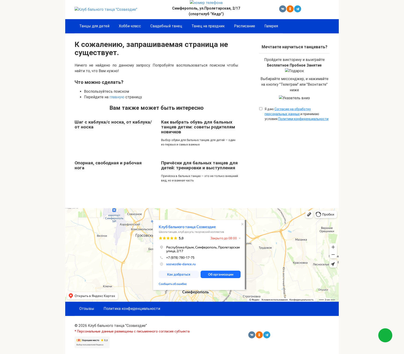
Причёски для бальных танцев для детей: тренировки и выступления (199, 165)
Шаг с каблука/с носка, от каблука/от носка (113, 124)
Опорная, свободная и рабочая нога (108, 165)
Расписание (244, 26)
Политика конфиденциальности (132, 308)
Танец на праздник (208, 26)
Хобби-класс (130, 26)
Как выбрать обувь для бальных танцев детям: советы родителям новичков (198, 127)
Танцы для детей (94, 26)
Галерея (271, 26)
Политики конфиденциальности (303, 119)
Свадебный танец (166, 26)
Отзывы (86, 308)
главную (116, 97)
